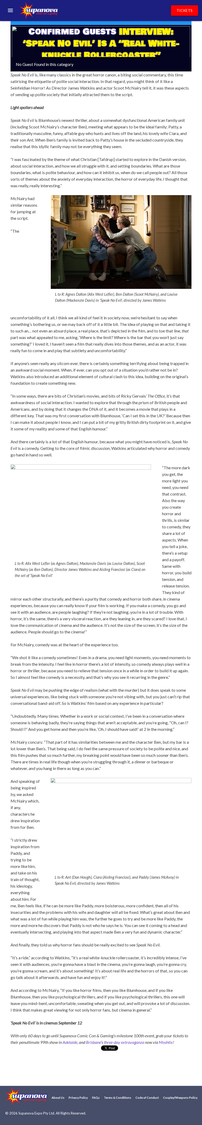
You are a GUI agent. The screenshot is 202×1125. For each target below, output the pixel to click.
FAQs (96, 1097)
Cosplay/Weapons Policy (180, 1097)
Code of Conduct (147, 1097)
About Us (58, 1097)
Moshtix (166, 1042)
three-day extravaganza (124, 1042)
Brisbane (93, 1042)
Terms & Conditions (117, 1097)
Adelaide (70, 1042)
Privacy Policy (78, 1097)
